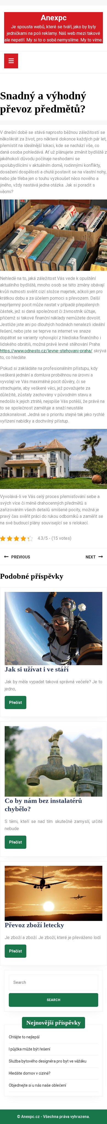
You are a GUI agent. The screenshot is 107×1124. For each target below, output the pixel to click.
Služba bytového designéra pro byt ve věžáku (47, 1061)
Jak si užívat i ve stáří (37, 669)
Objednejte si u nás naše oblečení (37, 1085)
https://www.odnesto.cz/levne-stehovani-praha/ (46, 350)
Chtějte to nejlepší (24, 1037)
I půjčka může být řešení (29, 1049)
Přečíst (17, 702)
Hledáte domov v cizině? (29, 1073)
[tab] (11, 61)
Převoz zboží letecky (34, 925)
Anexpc (54, 17)
